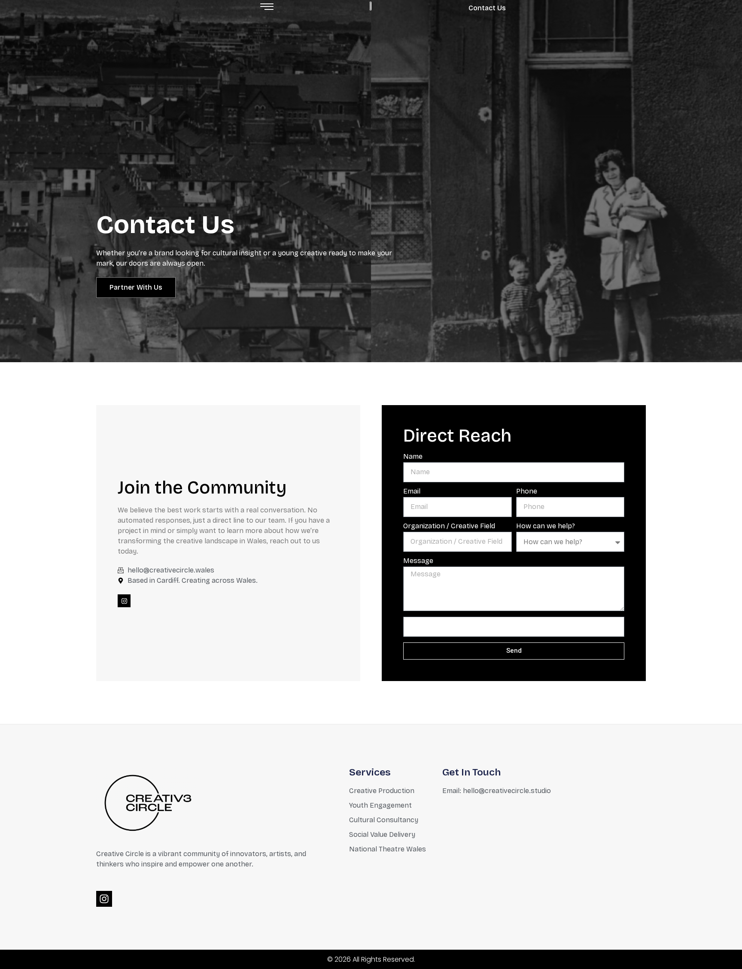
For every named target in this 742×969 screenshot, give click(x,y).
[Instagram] (124, 600)
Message (418, 561)
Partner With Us (135, 287)
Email (411, 491)
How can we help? (545, 526)
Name (413, 456)
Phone (526, 491)
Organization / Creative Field (449, 526)
